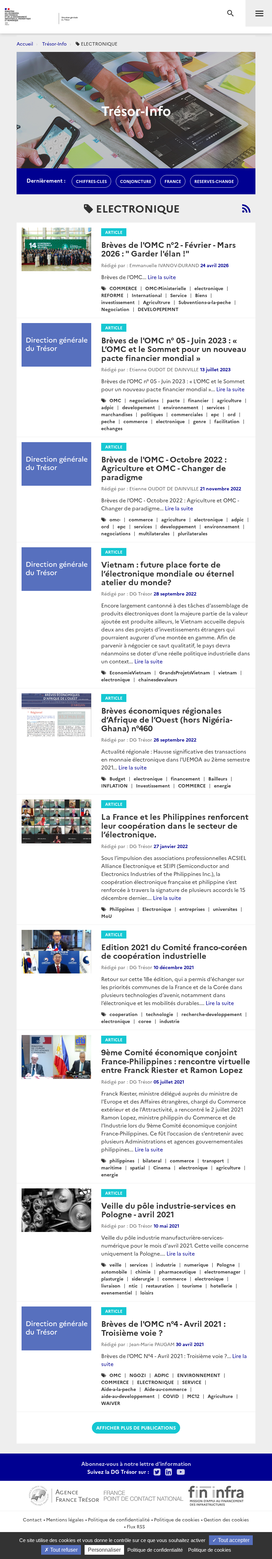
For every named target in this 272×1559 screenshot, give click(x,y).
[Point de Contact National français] (143, 1494)
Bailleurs (217, 778)
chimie (143, 1271)
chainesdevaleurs (157, 679)
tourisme (192, 1285)
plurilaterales (192, 533)
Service (178, 295)
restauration (160, 1285)
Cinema (161, 1167)
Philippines (121, 909)
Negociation (115, 309)
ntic (133, 1285)
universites (225, 909)
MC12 (193, 1396)
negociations (144, 400)
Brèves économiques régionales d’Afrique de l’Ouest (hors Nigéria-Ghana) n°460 (166, 719)
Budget (117, 778)
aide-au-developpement (128, 1396)
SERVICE (191, 1382)
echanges (111, 428)
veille (115, 1264)
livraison (110, 1285)
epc (215, 414)
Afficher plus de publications (136, 1427)
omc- (114, 519)
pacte (173, 400)
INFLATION (114, 785)
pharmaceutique (177, 1271)
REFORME (112, 295)
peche (108, 421)
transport (213, 1160)
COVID (171, 1396)
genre (199, 421)
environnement (180, 407)
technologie (159, 1014)
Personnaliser (104, 1550)
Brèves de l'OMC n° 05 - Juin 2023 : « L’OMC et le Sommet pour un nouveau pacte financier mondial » (173, 348)
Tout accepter (233, 1540)
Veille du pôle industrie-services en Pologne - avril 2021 (168, 1209)
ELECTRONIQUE (155, 1382)
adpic (107, 407)
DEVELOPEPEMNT (158, 309)
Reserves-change (214, 181)
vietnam (227, 672)
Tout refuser (63, 1550)
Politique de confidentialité (119, 1519)
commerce (135, 421)
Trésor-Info (54, 43)
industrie (169, 1021)
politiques (152, 414)
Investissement (153, 785)
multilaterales (154, 533)
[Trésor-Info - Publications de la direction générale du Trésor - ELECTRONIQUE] (246, 208)
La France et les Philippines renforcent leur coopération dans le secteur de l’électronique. (174, 825)
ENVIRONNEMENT (198, 1375)
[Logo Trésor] (104, 18)
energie (222, 785)
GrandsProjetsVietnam (184, 672)
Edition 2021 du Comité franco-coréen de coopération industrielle (174, 951)
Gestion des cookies (226, 1519)
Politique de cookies (176, 1519)
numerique (196, 1264)
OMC (115, 400)
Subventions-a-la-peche (204, 302)
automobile (114, 1271)
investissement (118, 302)
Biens (201, 295)
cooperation (123, 1014)
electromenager (222, 1271)
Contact (32, 1519)
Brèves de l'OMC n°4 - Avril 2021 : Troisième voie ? (163, 1327)
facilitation (226, 421)
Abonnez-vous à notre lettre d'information (136, 1463)
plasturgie (112, 1278)
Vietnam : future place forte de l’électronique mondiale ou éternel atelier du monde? (167, 573)
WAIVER (110, 1403)
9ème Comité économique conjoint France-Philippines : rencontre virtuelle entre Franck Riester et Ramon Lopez (175, 1060)
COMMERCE (123, 288)
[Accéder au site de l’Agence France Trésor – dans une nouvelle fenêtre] (64, 1494)
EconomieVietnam (130, 672)
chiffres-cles (91, 181)
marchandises (116, 414)
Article (113, 232)
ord (232, 414)
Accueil (25, 43)
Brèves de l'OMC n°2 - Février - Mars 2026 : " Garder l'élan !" (168, 249)
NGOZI (137, 1375)
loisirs (146, 1292)
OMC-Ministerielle (165, 288)
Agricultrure (156, 302)
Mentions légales (65, 1519)
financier (198, 400)
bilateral (152, 1160)
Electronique (156, 909)
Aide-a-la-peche (118, 1389)
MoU (106, 916)
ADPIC (161, 1375)
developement (138, 407)
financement (185, 778)
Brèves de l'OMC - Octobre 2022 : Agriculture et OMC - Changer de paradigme (164, 467)
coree (144, 1021)
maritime (111, 1167)
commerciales (187, 414)
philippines (121, 1160)
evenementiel (116, 1292)
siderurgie (143, 1278)
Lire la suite (162, 276)
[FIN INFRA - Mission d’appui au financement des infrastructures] (215, 1494)
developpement (178, 526)
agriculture (229, 400)
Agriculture (220, 1396)
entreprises (192, 909)
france (173, 181)
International (147, 295)
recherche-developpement (211, 1014)
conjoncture (135, 181)
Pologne (226, 1264)
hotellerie (221, 1285)
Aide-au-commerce (165, 1389)
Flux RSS (136, 1526)
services (216, 407)
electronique (208, 288)
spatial (137, 1167)
